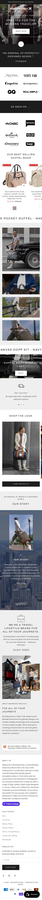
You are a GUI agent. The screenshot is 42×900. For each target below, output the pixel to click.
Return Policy (7, 824)
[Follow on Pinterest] (15, 876)
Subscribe (10, 867)
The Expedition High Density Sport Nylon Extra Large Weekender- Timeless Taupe (14, 195)
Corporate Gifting (9, 835)
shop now (21, 31)
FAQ (3, 816)
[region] (21, 392)
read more (21, 583)
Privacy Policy (7, 827)
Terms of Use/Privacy (10, 831)
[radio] (14, 208)
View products (21, 484)
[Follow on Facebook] (3, 876)
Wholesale (6, 839)
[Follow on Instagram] (9, 876)
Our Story (6, 820)
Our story (16, 649)
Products (25, 649)
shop (21, 373)
